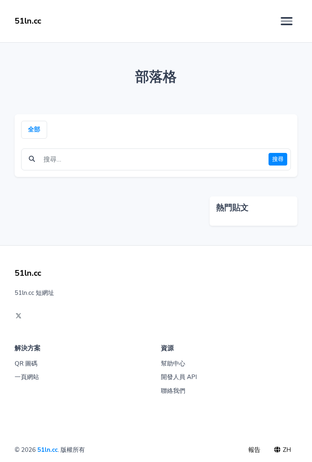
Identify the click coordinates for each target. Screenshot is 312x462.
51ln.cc (47, 450)
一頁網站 (27, 377)
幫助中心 (173, 364)
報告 (254, 450)
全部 (34, 129)
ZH (286, 450)
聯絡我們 (173, 391)
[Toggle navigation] (286, 21)
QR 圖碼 (26, 364)
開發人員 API (179, 377)
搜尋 (278, 159)
